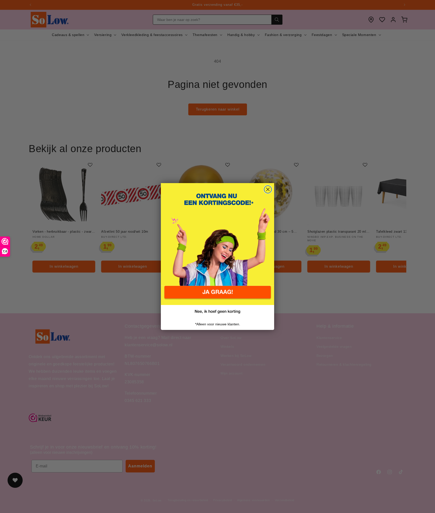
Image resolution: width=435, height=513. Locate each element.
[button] (217, 295)
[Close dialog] (268, 189)
